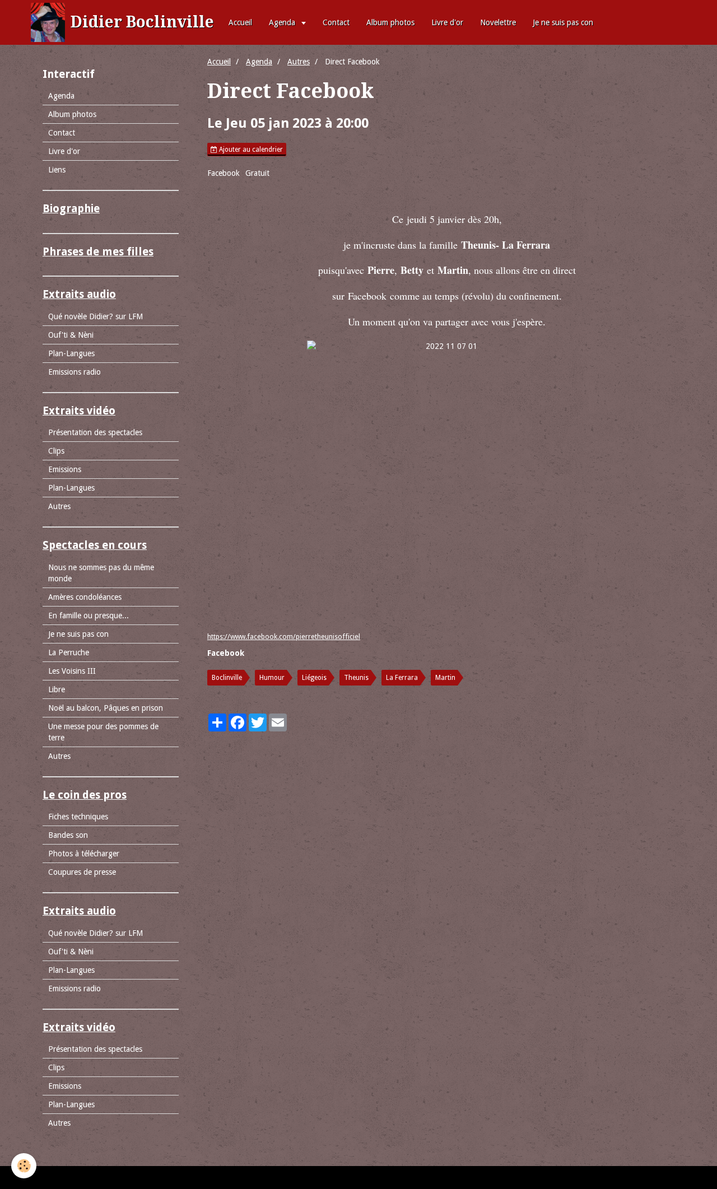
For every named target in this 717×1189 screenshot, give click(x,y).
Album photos (390, 22)
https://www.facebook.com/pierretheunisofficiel (283, 636)
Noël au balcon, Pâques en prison (105, 707)
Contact (336, 22)
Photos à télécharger (83, 853)
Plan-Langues (71, 353)
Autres (298, 61)
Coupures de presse (82, 872)
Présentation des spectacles (95, 432)
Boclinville (227, 678)
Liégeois (314, 678)
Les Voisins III (72, 670)
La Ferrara (402, 678)
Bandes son (68, 835)
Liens (57, 169)
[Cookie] (23, 1165)
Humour (272, 678)
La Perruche (68, 652)
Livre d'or (447, 22)
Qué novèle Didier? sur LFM (95, 316)
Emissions (64, 469)
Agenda (283, 22)
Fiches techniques (78, 816)
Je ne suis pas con (563, 22)
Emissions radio (74, 371)
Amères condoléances (85, 597)
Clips (56, 450)
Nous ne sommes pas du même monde (101, 573)
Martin (445, 678)
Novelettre (498, 22)
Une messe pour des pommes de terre (103, 732)
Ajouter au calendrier (250, 149)
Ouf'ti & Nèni (71, 334)
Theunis (356, 678)
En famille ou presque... (88, 615)
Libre (56, 689)
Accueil (240, 22)
